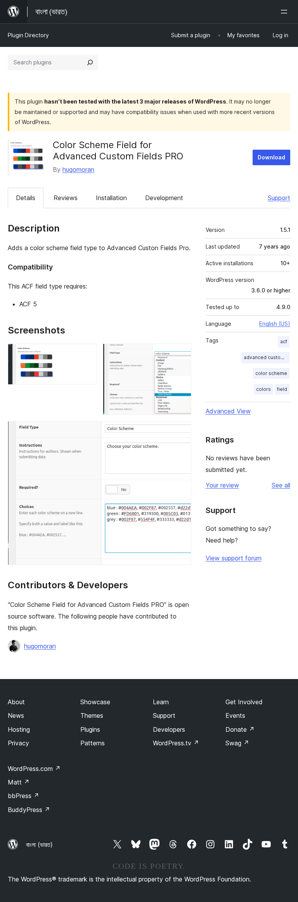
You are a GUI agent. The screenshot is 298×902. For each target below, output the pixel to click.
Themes (91, 715)
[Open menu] (285, 11)
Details (25, 198)
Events (235, 715)
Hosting (19, 729)
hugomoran (78, 169)
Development (164, 198)
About (16, 702)
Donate (240, 729)
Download (271, 157)
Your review (222, 485)
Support (279, 198)
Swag (237, 743)
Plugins (90, 729)
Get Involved (244, 702)
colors (263, 389)
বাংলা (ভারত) (39, 844)
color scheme (271, 373)
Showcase (95, 702)
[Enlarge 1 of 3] (86, 354)
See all (281, 485)
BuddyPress (29, 810)
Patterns (92, 743)
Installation (111, 198)
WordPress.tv (176, 743)
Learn (161, 702)
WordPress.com (34, 768)
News (16, 715)
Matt (18, 782)
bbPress (23, 796)
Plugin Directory (28, 35)
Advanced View (228, 411)
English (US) (274, 323)
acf (283, 341)
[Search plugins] (90, 62)
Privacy (18, 743)
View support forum (234, 558)
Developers (169, 729)
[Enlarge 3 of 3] (181, 431)
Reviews (66, 198)
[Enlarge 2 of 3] (181, 354)
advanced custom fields (266, 357)
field (282, 389)
